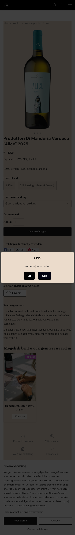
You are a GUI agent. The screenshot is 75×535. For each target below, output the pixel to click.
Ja (29, 275)
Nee (44, 275)
